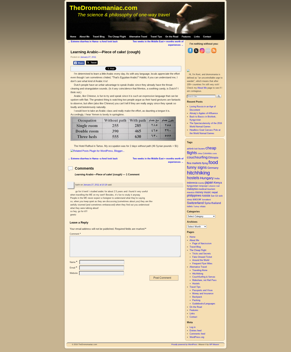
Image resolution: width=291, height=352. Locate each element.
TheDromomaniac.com (103, 7)
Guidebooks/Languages (203, 303)
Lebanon (212, 186)
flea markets (194, 163)
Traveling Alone (199, 270)
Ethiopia (213, 157)
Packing (196, 300)
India (217, 178)
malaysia (192, 188)
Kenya (218, 182)
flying (205, 163)
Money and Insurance (202, 293)
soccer (197, 199)
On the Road (171, 36)
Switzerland (195, 203)
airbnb (190, 148)
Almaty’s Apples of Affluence (204, 113)
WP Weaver (214, 344)
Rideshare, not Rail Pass (204, 280)
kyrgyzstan (192, 186)
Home (73, 36)
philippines (194, 195)
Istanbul (201, 183)
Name (73, 262)
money (199, 192)
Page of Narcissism (202, 243)
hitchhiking (198, 172)
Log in (193, 327)
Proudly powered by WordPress (184, 344)
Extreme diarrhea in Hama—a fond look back (93, 41)
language (203, 186)
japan (209, 182)
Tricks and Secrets (201, 253)
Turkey (196, 206)
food (213, 162)
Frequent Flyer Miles (202, 263)
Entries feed (195, 330)
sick (221, 196)
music (207, 192)
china (200, 153)
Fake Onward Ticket (202, 257)
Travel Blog (99, 36)
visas (202, 206)
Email (73, 267)
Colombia (207, 153)
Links (197, 36)
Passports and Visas (202, 290)
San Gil (214, 196)
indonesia (192, 182)
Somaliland (206, 200)
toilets (190, 206)
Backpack (197, 297)
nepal (215, 192)
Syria (207, 202)
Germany (212, 167)
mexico (191, 192)
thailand (216, 203)
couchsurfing (197, 157)
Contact (207, 36)
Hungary (207, 178)
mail (217, 186)
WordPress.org (197, 337)
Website (74, 273)
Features (186, 36)
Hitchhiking (197, 273)
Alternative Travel (138, 36)
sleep (189, 200)
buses (201, 148)
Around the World (200, 260)
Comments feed (197, 333)
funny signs (197, 167)
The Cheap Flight (117, 36)
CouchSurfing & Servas (203, 277)
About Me (84, 36)
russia (206, 195)
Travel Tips (156, 36)
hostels (193, 178)
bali (196, 149)
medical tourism (206, 189)
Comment (75, 234)
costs (214, 153)
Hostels (196, 283)
